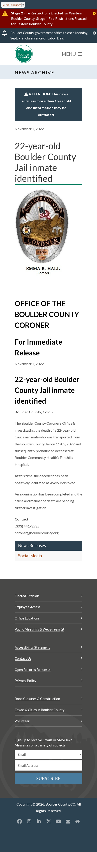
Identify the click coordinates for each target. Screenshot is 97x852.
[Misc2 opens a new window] (77, 821)
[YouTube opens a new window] (58, 821)
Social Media (30, 555)
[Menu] (72, 54)
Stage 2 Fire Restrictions (30, 13)
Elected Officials (27, 596)
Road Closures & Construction (37, 699)
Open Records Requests (33, 670)
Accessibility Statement (32, 647)
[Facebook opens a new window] (19, 821)
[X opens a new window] (48, 821)
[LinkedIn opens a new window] (38, 821)
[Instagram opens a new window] (29, 821)
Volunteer (22, 721)
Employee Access (27, 607)
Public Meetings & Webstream (37, 629)
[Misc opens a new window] (67, 821)
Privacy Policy (25, 681)
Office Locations (27, 618)
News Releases (32, 545)
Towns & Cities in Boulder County (40, 710)
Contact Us (23, 658)
